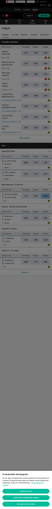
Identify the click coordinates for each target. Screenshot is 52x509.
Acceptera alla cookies (26, 504)
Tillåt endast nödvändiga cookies (26, 498)
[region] (26, 490)
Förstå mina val (26, 491)
